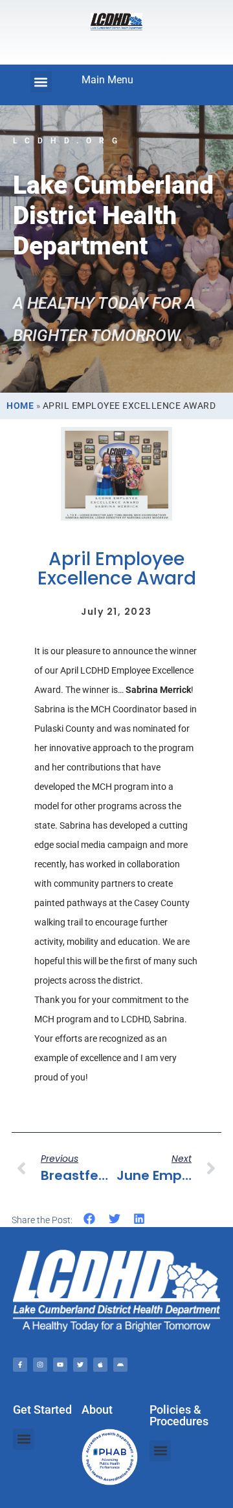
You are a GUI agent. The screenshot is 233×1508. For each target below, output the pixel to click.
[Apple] (100, 1365)
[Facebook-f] (20, 1365)
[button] (41, 81)
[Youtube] (60, 1365)
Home (20, 405)
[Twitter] (80, 1365)
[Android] (120, 1365)
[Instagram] (40, 1365)
